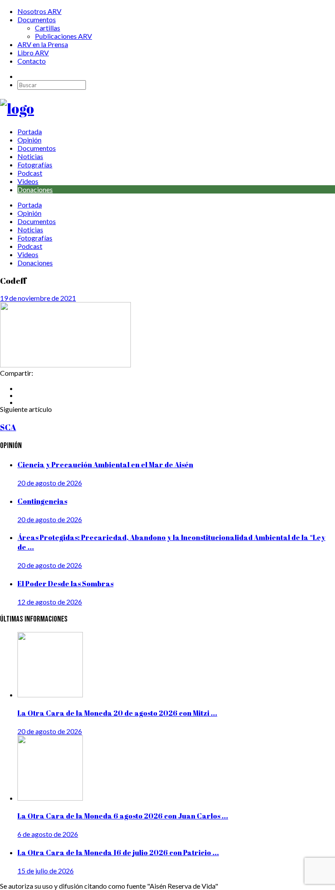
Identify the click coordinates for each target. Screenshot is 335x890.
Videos (27, 181)
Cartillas (47, 28)
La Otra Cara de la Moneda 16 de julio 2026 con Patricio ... (118, 852)
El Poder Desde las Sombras (65, 583)
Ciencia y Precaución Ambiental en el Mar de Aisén (105, 464)
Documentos (36, 19)
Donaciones (35, 189)
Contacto (31, 61)
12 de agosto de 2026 (49, 602)
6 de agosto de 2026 (47, 834)
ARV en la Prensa (42, 44)
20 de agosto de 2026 (49, 483)
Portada (29, 131)
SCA (8, 426)
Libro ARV (33, 52)
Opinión (29, 140)
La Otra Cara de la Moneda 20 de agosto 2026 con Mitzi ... (117, 713)
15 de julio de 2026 (45, 870)
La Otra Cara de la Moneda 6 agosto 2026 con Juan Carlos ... (122, 816)
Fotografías (34, 164)
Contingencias (42, 501)
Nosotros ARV (39, 11)
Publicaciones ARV (63, 36)
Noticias (30, 156)
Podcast (29, 173)
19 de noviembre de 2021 (38, 298)
